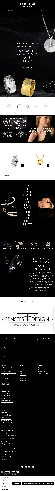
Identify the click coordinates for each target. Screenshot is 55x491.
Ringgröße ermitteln (6, 391)
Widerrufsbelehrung (25, 378)
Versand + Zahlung (24, 369)
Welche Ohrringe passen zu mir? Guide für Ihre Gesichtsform (8, 443)
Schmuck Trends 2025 (7, 402)
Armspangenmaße (5, 393)
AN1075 (33, 170)
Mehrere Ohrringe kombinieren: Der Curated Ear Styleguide (8, 435)
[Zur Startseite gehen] (27, 4)
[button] (2, 106)
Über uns (40, 368)
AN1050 (7, 170)
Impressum (22, 377)
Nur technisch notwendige (30, 483)
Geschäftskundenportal (44, 373)
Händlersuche (41, 371)
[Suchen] (31, 10)
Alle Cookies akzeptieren (46, 483)
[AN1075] (40, 161)
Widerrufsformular (24, 380)
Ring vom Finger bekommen (8, 409)
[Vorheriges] (2, 165)
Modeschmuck (5, 459)
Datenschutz (23, 375)
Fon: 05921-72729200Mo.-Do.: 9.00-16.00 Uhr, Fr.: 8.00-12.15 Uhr (8, 373)
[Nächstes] (53, 165)
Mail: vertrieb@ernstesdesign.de (8, 377)
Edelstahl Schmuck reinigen (8, 397)
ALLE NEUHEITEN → (27, 67)
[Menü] (3, 10)
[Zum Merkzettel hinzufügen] (22, 165)
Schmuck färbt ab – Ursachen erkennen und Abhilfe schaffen (8, 456)
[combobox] (19, 10)
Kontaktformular (5, 384)
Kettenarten (4, 417)
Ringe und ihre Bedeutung (8, 404)
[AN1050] (14, 161)
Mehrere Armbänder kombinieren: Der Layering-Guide (8, 448)
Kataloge (40, 369)
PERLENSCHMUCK (40, 134)
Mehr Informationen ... (5, 488)
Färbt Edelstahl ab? (6, 395)
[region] (27, 56)
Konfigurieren (16, 483)
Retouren (22, 371)
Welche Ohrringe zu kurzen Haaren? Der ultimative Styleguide (8, 430)
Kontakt (21, 368)
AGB (21, 373)
